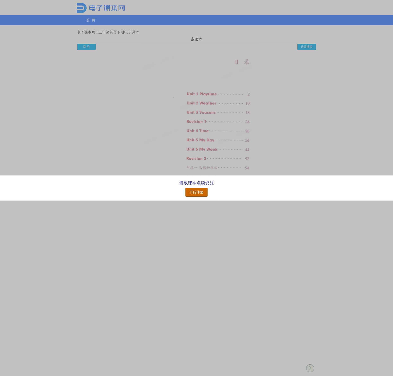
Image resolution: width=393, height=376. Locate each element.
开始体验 (196, 192)
